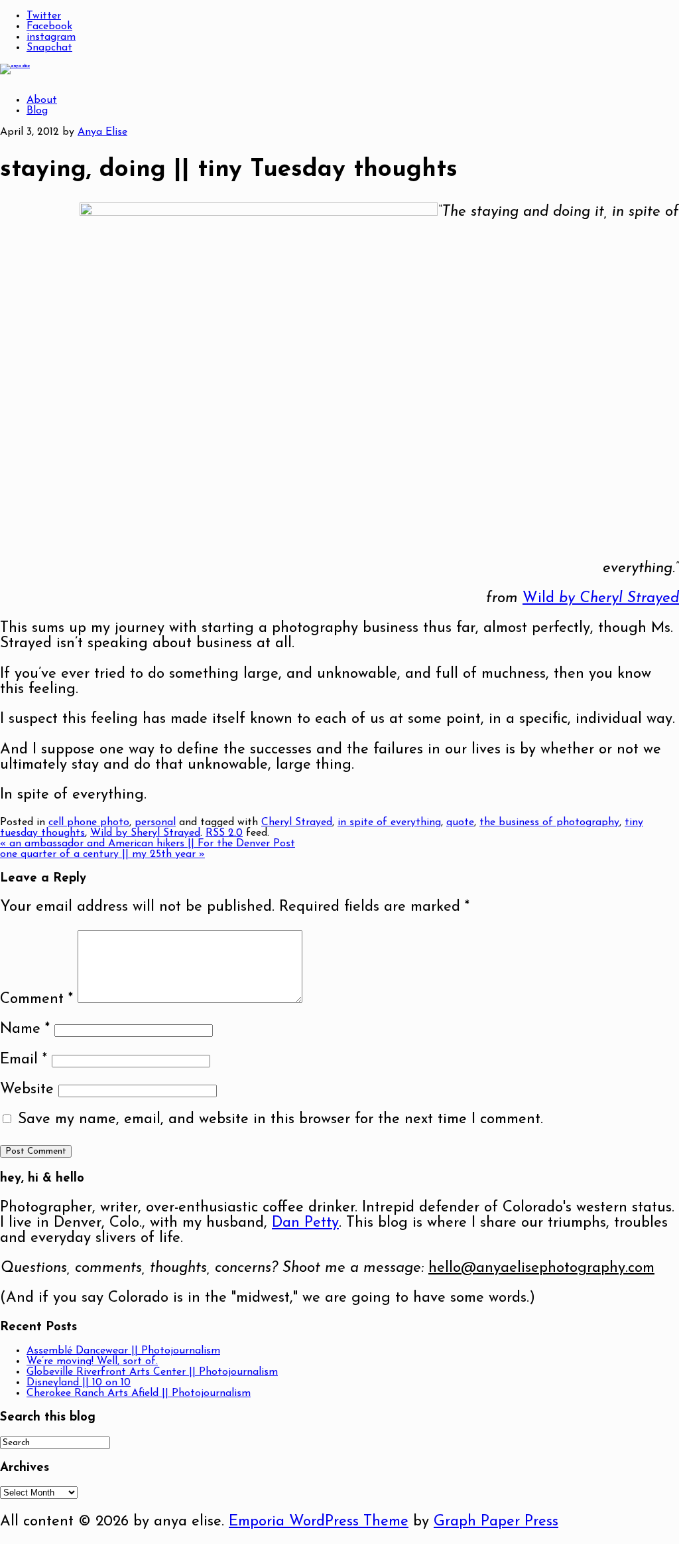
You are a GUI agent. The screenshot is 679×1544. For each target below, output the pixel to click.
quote (460, 822)
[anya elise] (15, 66)
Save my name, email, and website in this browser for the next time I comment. (280, 1119)
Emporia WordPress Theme (318, 1521)
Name (25, 1029)
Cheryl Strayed (296, 822)
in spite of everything (389, 822)
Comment (36, 999)
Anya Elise (102, 132)
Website (27, 1089)
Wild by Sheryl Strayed (145, 833)
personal (155, 822)
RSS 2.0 (224, 833)
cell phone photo (88, 822)
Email (23, 1059)
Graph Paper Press (496, 1521)
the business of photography (549, 822)
